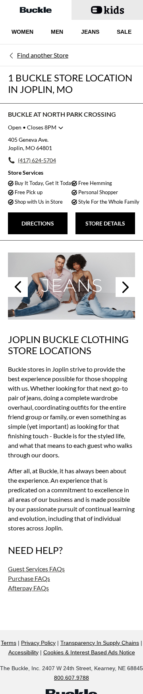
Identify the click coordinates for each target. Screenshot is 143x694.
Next (125, 287)
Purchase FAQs (29, 578)
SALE (124, 32)
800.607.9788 (71, 678)
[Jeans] (71, 286)
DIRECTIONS (37, 223)
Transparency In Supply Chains (99, 643)
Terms (8, 643)
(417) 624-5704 (37, 160)
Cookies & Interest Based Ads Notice (89, 652)
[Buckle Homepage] (36, 10)
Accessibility (23, 652)
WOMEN (22, 32)
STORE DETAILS (105, 223)
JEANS (90, 32)
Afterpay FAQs (28, 588)
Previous (18, 287)
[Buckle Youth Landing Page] (107, 10)
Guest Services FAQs (36, 569)
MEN (57, 32)
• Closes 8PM (32, 127)
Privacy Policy (38, 643)
